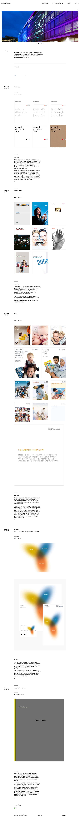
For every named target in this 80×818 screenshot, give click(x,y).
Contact (76, 3)
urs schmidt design (5, 3)
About (68, 3)
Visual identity (45, 3)
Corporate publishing (58, 3)
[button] (38, 43)
